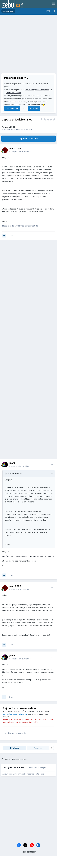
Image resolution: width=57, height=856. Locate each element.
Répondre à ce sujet (28, 138)
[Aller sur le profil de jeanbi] (5, 464)
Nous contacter (29, 852)
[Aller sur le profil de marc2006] (5, 150)
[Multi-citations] (4, 236)
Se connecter (12, 108)
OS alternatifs (26, 129)
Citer (11, 235)
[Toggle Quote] (6, 473)
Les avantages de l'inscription (37, 90)
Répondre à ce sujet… (17, 733)
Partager (15, 748)
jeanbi (12, 463)
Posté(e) (20, 152)
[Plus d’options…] (52, 150)
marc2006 (10, 127)
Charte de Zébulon (13, 93)
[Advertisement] (28, 44)
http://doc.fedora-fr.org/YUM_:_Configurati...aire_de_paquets (28, 556)
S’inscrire (34, 108)
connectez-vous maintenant (15, 714)
